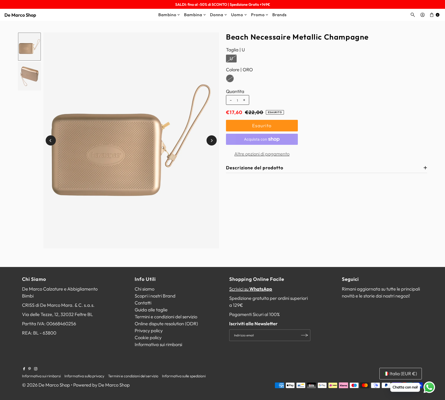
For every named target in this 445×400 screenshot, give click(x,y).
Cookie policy (148, 337)
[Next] (212, 140)
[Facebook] (24, 368)
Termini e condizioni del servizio (166, 316)
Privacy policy (149, 330)
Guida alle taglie (151, 310)
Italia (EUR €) (403, 373)
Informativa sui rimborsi (158, 344)
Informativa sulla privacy (84, 376)
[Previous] (51, 140)
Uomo (237, 14)
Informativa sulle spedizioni (184, 376)
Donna (216, 14)
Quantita (235, 91)
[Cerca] (412, 15)
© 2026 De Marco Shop (46, 385)
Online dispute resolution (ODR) (166, 323)
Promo (258, 14)
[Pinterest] (29, 368)
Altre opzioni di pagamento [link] (261, 154)
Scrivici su (250, 289)
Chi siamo (144, 289)
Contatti (143, 303)
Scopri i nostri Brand (155, 296)
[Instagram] (35, 368)
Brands (279, 14)
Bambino (167, 14)
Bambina (193, 14)
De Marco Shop (20, 15)
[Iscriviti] (304, 335)
